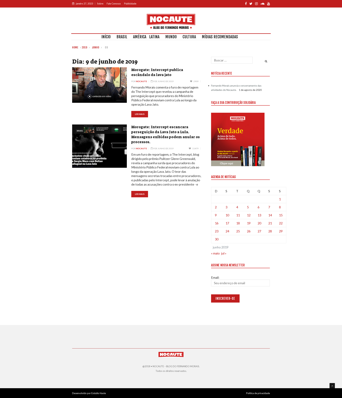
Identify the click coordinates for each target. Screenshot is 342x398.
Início (106, 36)
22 (281, 223)
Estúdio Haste (98, 393)
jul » (223, 253)
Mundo (171, 36)
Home (75, 47)
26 (248, 231)
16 (216, 223)
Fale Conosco (114, 3)
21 (270, 223)
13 (259, 215)
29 (281, 231)
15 (281, 215)
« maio (215, 253)
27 (259, 231)
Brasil (121, 36)
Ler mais (139, 114)
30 (216, 239)
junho (95, 47)
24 (227, 231)
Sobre (100, 3)
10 (227, 215)
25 (238, 231)
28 (270, 231)
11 (238, 215)
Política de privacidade (258, 393)
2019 (84, 47)
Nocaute (141, 81)
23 (216, 231)
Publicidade (130, 3)
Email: (215, 277)
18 (238, 223)
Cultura (189, 36)
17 (227, 223)
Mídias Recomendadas (220, 36)
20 (259, 223)
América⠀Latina (146, 36)
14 (270, 215)
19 (248, 223)
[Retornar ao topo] (332, 385)
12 (248, 215)
